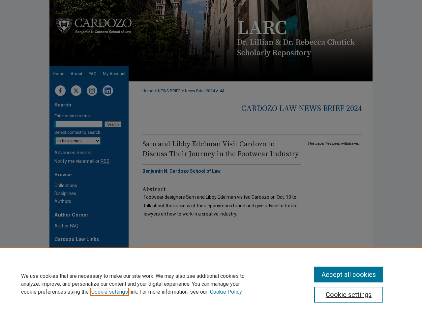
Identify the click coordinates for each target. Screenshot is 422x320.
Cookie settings (109, 292)
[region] (211, 283)
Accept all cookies (348, 274)
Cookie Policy (226, 292)
